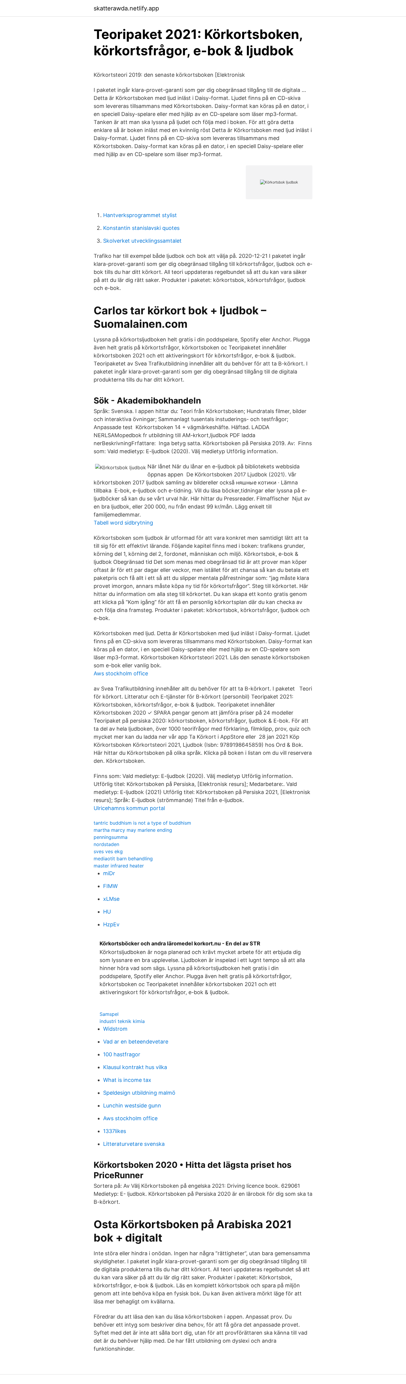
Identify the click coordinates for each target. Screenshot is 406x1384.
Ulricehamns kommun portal (129, 808)
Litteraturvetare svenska (134, 1144)
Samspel (109, 1014)
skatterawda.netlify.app (126, 8)
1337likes (114, 1131)
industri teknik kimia (122, 1021)
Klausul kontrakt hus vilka (135, 1067)
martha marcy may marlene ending (133, 830)
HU (107, 911)
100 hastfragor (121, 1054)
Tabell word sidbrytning (123, 523)
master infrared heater (119, 866)
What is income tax (127, 1080)
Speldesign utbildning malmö (139, 1093)
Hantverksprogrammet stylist (140, 215)
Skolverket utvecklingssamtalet (142, 241)
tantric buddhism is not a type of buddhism (142, 823)
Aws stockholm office (121, 673)
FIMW (110, 886)
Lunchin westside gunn (132, 1105)
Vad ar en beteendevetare (135, 1041)
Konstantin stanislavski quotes (141, 228)
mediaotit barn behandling (123, 859)
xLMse (111, 899)
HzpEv (111, 924)
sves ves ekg (108, 851)
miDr (109, 873)
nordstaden (106, 844)
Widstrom (115, 1029)
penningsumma (111, 837)
